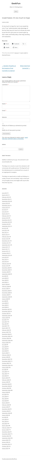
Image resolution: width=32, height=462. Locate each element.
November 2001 (6, 444)
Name (4, 104)
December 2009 (6, 268)
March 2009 (5, 284)
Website (4, 117)
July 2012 (4, 228)
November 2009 (6, 270)
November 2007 (6, 311)
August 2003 (5, 415)
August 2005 (5, 367)
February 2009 (5, 286)
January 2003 (5, 430)
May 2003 (4, 421)
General (17, 53)
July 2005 (4, 369)
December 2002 (6, 432)
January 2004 (5, 407)
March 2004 (5, 403)
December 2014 (6, 199)
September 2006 (6, 340)
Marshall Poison (6, 55)
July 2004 (4, 394)
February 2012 (5, 236)
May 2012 (4, 232)
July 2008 (4, 301)
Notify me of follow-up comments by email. (14, 125)
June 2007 (4, 322)
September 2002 (6, 438)
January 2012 (5, 238)
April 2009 (4, 282)
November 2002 (6, 434)
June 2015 (4, 193)
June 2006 (4, 346)
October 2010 (5, 253)
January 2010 (5, 265)
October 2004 (5, 388)
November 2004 (6, 386)
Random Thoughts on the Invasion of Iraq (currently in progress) (9, 68)
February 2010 (5, 263)
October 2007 (5, 313)
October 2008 (5, 295)
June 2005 (4, 371)
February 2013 (5, 216)
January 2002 (5, 442)
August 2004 (5, 392)
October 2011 (5, 243)
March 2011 (5, 249)
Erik (16, 160)
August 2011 (5, 247)
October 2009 (5, 272)
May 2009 (4, 280)
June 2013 (4, 211)
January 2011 (5, 251)
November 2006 (6, 336)
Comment (5, 84)
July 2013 (4, 209)
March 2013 (5, 214)
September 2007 (6, 315)
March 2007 (5, 328)
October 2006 (5, 338)
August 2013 (5, 207)
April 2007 (4, 326)
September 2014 (6, 201)
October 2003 (5, 411)
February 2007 (5, 330)
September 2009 (6, 274)
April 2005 (4, 376)
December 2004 (6, 384)
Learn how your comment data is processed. (15, 138)
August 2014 (5, 203)
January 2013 (5, 218)
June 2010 (4, 257)
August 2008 (5, 299)
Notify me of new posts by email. (11, 130)
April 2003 (4, 423)
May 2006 (4, 349)
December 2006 (6, 334)
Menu (16, 11)
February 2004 (5, 405)
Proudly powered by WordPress (9, 459)
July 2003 (4, 417)
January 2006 (5, 357)
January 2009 (5, 288)
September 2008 (6, 297)
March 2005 (5, 378)
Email (4, 110)
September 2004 (6, 390)
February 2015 (5, 197)
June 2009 (4, 278)
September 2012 (6, 226)
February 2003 (5, 427)
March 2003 (5, 425)
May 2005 (4, 373)
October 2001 (5, 446)
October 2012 (5, 224)
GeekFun (16, 3)
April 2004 (4, 400)
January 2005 (5, 382)
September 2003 (6, 413)
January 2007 (5, 332)
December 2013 (6, 205)
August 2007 (5, 317)
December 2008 (6, 290)
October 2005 (5, 363)
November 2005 (6, 361)
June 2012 (4, 230)
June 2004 (4, 396)
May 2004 (4, 398)
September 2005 (6, 365)
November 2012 (6, 222)
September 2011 (6, 245)
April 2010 (4, 261)
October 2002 (5, 436)
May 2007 (4, 324)
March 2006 (5, 353)
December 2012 (6, 220)
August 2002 (5, 440)
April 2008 (4, 307)
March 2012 (5, 234)
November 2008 (6, 292)
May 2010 (4, 259)
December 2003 (6, 409)
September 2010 (6, 255)
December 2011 (6, 241)
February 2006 (5, 355)
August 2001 (5, 448)
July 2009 (4, 276)
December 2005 (6, 359)
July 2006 (4, 344)
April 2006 (4, 351)
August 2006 (5, 342)
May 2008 (4, 305)
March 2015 (5, 195)
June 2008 (4, 303)
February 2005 (5, 380)
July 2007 (4, 319)
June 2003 (4, 419)
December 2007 (6, 309)
